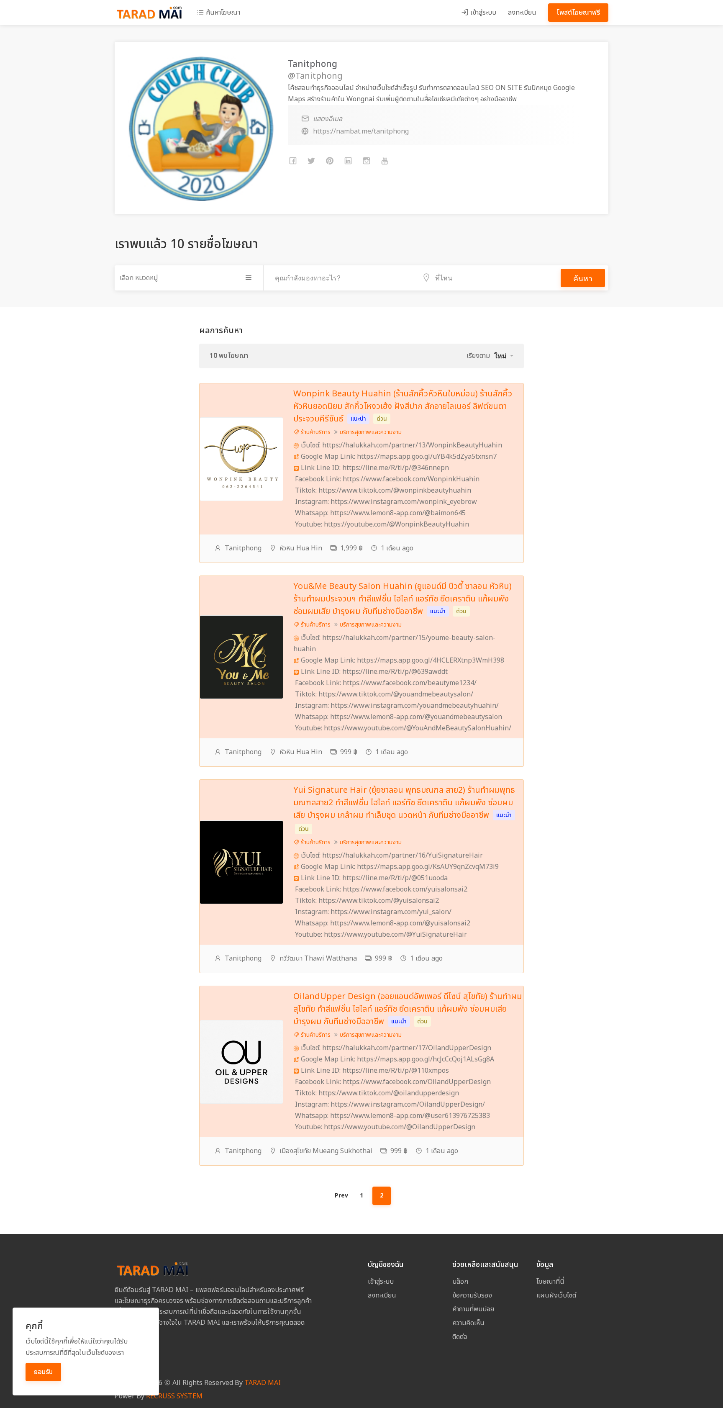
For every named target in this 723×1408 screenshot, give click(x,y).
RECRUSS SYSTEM (174, 1396)
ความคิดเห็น (468, 1323)
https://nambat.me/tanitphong (361, 131)
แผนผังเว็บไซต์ (556, 1295)
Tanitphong (243, 548)
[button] (503, 356)
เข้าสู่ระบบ (482, 13)
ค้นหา (582, 277)
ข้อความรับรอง (472, 1295)
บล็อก (460, 1282)
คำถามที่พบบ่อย (473, 1309)
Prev (341, 1195)
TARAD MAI (262, 1383)
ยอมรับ (43, 1372)
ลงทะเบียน (522, 13)
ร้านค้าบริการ (315, 432)
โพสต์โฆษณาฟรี (578, 13)
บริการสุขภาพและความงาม (371, 432)
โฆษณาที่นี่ (550, 1282)
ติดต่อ (459, 1337)
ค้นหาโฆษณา (222, 13)
